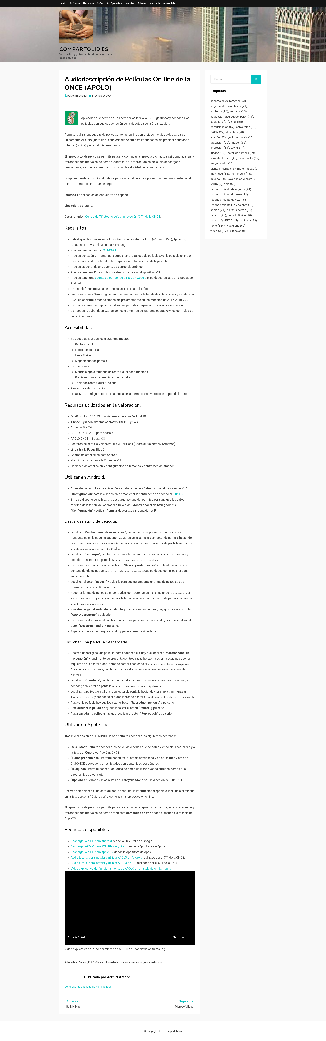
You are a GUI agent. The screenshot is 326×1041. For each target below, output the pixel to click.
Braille (238, 121)
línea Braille (249, 158)
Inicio (63, 3)
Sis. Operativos (114, 3)
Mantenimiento (223, 168)
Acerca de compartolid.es (163, 3)
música (218, 179)
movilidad (219, 173)
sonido (217, 210)
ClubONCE (110, 250)
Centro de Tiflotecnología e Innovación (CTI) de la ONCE (122, 216)
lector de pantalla (241, 153)
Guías (100, 3)
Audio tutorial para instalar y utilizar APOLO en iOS (103, 863)
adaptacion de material (228, 101)
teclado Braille (240, 215)
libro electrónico (223, 158)
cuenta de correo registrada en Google (120, 277)
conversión (246, 127)
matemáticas (248, 168)
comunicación (222, 127)
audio (217, 116)
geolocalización (240, 137)
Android (83, 962)
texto (217, 225)
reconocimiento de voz (228, 199)
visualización (236, 231)
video (216, 231)
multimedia (150, 962)
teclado (218, 215)
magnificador (222, 163)
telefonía (248, 220)
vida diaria (236, 225)
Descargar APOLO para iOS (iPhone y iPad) (99, 846)
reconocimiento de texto (229, 194)
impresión (219, 147)
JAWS (237, 147)
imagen (238, 142)
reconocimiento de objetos (230, 189)
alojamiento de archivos (228, 106)
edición (218, 137)
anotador (219, 111)
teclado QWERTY (224, 220)
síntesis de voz (239, 210)
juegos (217, 153)
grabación (219, 142)
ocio (160, 962)
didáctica (235, 132)
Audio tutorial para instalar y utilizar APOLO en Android (106, 857)
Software (75, 3)
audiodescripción (134, 962)
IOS (90, 962)
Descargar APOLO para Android (91, 841)
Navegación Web (241, 179)
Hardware (88, 3)
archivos (238, 111)
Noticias (130, 3)
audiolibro (219, 121)
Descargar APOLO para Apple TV (92, 852)
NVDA (216, 184)
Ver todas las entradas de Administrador (88, 986)
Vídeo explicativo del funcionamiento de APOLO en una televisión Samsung (121, 868)
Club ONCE (180, 494)
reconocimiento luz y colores (231, 205)
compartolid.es (84, 49)
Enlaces (142, 3)
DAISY (217, 132)
